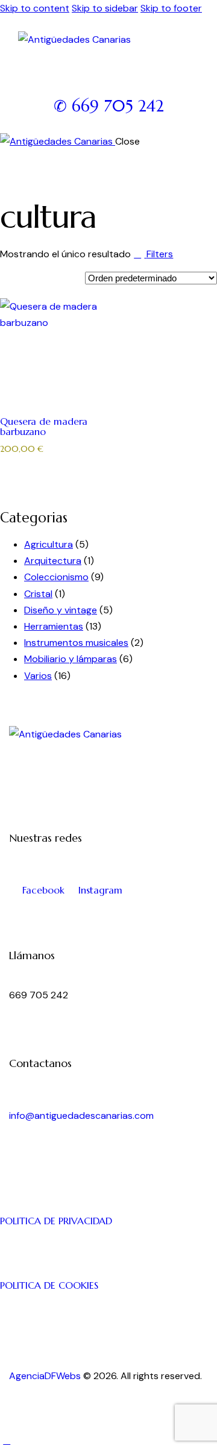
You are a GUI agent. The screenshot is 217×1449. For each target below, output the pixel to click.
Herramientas (53, 626)
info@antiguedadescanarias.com (81, 1115)
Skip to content (34, 8)
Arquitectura (52, 560)
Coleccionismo (56, 577)
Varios (38, 675)
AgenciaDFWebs (45, 1375)
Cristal (38, 593)
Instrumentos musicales (76, 642)
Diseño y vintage (60, 610)
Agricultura (48, 544)
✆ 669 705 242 (109, 106)
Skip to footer (171, 8)
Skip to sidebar (105, 8)
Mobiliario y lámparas (70, 659)
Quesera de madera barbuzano (43, 426)
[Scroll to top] (6, 1440)
